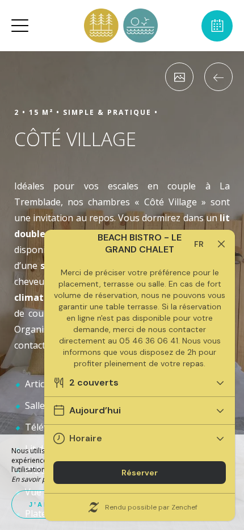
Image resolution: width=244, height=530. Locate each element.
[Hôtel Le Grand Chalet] (120, 25)
